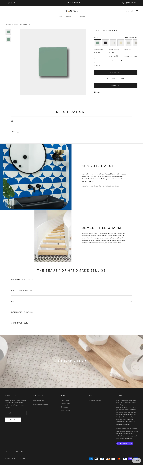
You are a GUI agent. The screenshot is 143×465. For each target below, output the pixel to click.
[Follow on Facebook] (6, 3)
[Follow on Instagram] (9, 3)
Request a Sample (115, 79)
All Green (15, 24)
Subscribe (13, 420)
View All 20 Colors (131, 37)
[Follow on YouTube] (14, 3)
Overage (113, 56)
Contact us (64, 407)
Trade (82, 17)
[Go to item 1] (8, 32)
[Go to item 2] (8, 39)
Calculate (116, 85)
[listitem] (97, 42)
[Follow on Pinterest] (12, 3)
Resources (71, 17)
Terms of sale (65, 404)
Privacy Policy (65, 410)
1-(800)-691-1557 (39, 400)
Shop (60, 17)
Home (8, 24)
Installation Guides (95, 400)
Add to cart (116, 73)
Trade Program (65, 400)
